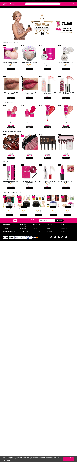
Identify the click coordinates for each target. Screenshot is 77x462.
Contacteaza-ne (63, 226)
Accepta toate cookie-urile (68, 457)
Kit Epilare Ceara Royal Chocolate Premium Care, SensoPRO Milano (9, 208)
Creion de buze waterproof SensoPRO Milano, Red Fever (29, 93)
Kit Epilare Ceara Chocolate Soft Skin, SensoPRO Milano (53, 208)
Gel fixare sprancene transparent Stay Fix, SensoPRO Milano (11, 182)
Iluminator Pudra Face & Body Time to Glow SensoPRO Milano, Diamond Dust (11, 63)
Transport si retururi (36, 231)
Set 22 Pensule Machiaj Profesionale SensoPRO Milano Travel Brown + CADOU (11, 151)
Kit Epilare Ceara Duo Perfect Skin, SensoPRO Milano (38, 208)
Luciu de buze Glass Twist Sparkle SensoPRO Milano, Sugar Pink (48, 93)
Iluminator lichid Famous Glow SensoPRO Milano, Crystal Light (47, 63)
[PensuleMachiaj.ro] (9, 4)
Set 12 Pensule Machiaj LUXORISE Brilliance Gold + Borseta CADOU (48, 151)
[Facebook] (51, 237)
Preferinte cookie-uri (6, 460)
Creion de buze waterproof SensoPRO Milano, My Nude (11, 93)
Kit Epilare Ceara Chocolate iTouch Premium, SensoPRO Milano (68, 208)
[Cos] (73, 4)
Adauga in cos (11, 98)
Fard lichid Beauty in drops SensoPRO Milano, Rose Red (47, 122)
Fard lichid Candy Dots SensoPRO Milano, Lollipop (11, 122)
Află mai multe (33, 458)
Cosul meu (35, 228)
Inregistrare (49, 228)
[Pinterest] (59, 237)
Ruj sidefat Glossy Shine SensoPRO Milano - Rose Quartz (66, 182)
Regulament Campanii (24, 231)
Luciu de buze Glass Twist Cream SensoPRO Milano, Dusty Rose (66, 93)
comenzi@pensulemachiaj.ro (9, 231)
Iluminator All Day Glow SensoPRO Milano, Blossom (29, 63)
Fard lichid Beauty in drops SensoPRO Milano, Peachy (66, 122)
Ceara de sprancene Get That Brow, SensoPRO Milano (29, 182)
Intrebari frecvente (64, 228)
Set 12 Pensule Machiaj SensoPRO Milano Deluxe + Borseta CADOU (66, 151)
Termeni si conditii (23, 226)
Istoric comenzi (49, 231)
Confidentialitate (23, 228)
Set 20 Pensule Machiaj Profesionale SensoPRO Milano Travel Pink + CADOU (29, 151)
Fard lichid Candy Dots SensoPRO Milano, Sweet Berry (29, 122)
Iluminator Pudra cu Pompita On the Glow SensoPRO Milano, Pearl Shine (66, 63)
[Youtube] (62, 237)
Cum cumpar (35, 226)
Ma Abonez (59, 220)
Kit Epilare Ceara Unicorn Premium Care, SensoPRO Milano (24, 208)
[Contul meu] (71, 4)
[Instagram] (55, 237)
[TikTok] (66, 237)
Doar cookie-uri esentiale (68, 460)
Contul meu (49, 226)
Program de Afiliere (64, 231)
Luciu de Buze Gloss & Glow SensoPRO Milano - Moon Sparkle (47, 182)
